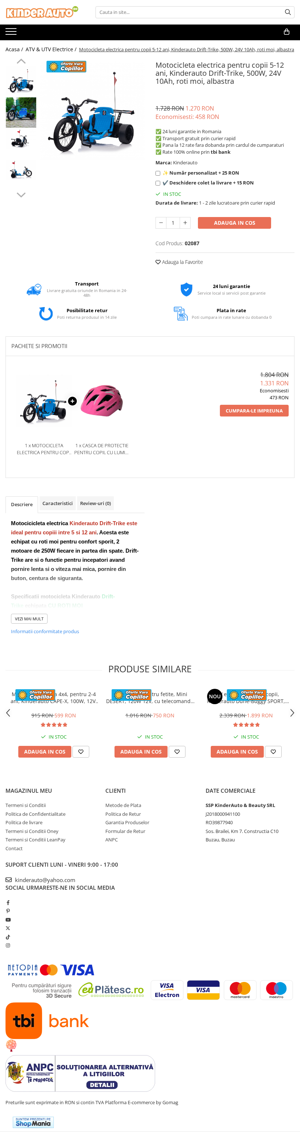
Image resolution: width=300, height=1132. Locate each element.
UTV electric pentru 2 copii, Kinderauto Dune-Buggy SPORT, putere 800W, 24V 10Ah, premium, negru (246, 698)
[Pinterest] (7, 911)
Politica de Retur (123, 814)
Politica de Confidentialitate (35, 814)
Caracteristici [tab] (57, 503)
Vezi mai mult (29, 618)
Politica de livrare (23, 822)
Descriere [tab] (22, 504)
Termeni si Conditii (25, 805)
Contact (14, 848)
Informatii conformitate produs (45, 631)
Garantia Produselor (127, 822)
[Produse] (11, 33)
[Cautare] (288, 12)
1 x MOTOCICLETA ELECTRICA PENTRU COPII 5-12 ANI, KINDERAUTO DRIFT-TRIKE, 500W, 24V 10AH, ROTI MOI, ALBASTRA (44, 449)
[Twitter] (7, 928)
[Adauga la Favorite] (80, 752)
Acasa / (15, 49)
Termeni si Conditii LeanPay (35, 839)
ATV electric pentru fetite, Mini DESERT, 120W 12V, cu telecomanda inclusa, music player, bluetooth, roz (150, 698)
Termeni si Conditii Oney (32, 831)
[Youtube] (7, 919)
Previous (21, 62)
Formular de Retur (125, 831)
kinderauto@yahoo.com (44, 879)
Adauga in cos (234, 222)
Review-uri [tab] (95, 503)
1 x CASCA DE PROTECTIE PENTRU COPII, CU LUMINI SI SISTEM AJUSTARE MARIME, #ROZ (102, 449)
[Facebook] (7, 902)
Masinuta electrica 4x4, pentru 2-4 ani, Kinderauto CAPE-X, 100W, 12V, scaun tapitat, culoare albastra (54, 698)
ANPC (111, 839)
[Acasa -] (42, 12)
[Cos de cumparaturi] (287, 32)
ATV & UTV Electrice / (52, 49)
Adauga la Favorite (182, 261)
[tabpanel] (92, 110)
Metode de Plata (123, 805)
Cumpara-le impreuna (254, 410)
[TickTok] (7, 937)
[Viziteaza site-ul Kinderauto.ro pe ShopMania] (33, 1122)
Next (21, 194)
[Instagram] (7, 945)
